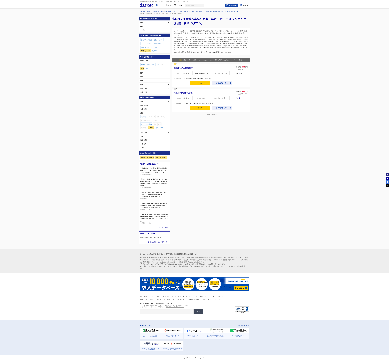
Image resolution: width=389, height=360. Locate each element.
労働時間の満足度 (146, 40)
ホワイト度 (154, 47)
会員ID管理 (170, 296)
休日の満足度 (157, 43)
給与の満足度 (145, 47)
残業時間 (155, 51)
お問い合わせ (159, 299)
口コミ (161, 5)
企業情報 (168, 299)
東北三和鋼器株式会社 (183, 92)
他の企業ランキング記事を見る (159, 242)
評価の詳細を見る (222, 83)
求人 (169, 5)
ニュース (179, 5)
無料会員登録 (233, 5)
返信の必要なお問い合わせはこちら (175, 307)
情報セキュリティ (208, 299)
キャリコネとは (179, 296)
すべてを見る (164, 227)
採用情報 (246, 325)
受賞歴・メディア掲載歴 (146, 299)
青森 (148, 65)
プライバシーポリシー (179, 299)
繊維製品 (143, 117)
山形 (157, 65)
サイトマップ (218, 299)
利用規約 (220, 296)
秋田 (153, 65)
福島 (147, 68)
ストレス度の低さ (146, 43)
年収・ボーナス (160, 158)
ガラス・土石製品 (146, 124)
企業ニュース (160, 296)
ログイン (245, 5)
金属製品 (149, 158)
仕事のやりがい (158, 40)
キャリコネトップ (145, 296)
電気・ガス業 (159, 128)
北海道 (143, 65)
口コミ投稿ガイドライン (203, 296)
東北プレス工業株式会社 (184, 68)
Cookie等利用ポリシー (194, 299)
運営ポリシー (190, 296)
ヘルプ (214, 296)
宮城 (142, 158)
